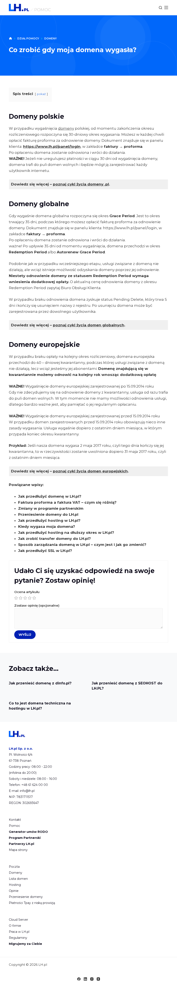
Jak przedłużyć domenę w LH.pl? (49, 496)
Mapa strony (18, 850)
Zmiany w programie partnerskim (50, 508)
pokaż (41, 94)
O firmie (15, 926)
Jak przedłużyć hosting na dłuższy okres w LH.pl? (66, 532)
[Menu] (166, 7)
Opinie (14, 891)
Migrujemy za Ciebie (25, 944)
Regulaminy (18, 938)
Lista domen (18, 879)
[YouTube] (98, 979)
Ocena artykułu (27, 592)
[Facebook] (79, 979)
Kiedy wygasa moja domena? (46, 526)
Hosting (15, 885)
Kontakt (15, 820)
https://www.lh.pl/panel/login (52, 146)
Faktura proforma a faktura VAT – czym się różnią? (67, 502)
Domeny (15, 873)
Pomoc (14, 826)
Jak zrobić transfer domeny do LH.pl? (54, 538)
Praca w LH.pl (19, 932)
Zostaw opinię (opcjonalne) (36, 605)
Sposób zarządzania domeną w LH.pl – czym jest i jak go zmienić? (82, 544)
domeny (66, 128)
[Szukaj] (160, 7)
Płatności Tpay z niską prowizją (32, 903)
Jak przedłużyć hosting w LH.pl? (49, 520)
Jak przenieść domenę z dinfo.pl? (40, 683)
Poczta (14, 867)
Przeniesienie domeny (26, 897)
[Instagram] (91, 979)
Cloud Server (18, 920)
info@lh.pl (27, 791)
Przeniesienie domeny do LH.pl (48, 514)
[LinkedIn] (85, 979)
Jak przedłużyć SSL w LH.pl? (45, 550)
